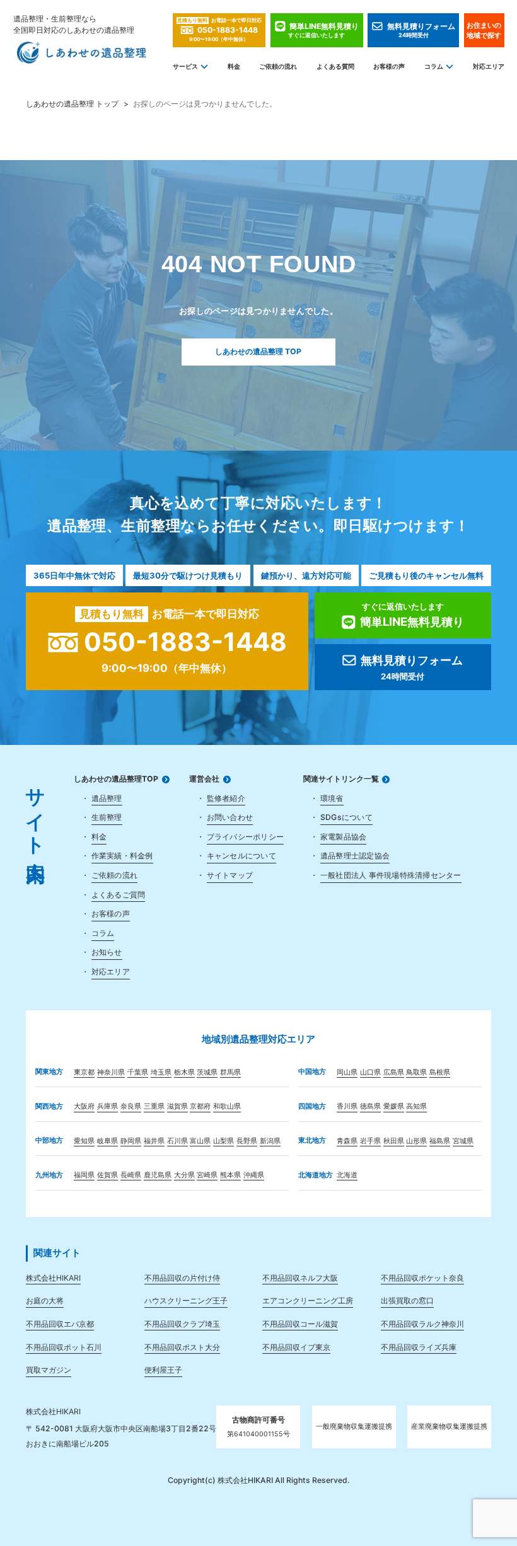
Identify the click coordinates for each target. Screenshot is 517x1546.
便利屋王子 (163, 1370)
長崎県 (130, 1175)
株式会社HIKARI (53, 1278)
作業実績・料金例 (122, 855)
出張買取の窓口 (407, 1300)
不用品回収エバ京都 (60, 1324)
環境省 (332, 798)
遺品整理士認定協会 (355, 855)
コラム (433, 66)
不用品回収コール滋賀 (300, 1324)
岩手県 (370, 1141)
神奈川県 (111, 1072)
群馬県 (230, 1072)
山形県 (416, 1141)
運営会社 (204, 779)
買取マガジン (48, 1370)
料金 (234, 66)
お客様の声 (389, 66)
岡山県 (347, 1072)
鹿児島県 (157, 1175)
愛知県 (84, 1141)
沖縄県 (253, 1175)
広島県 (393, 1072)
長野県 (246, 1141)
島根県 (439, 1072)
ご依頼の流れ (278, 66)
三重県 (154, 1106)
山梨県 (223, 1141)
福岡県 (84, 1175)
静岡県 (130, 1141)
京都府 (200, 1106)
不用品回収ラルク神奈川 (422, 1324)
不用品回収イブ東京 (296, 1347)
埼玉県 (161, 1072)
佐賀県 (107, 1175)
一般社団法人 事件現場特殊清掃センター (391, 875)
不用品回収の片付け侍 (182, 1278)
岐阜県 (107, 1141)
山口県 (370, 1072)
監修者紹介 (226, 798)
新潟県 (270, 1141)
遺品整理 (106, 798)
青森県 (347, 1141)
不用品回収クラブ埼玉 (182, 1324)
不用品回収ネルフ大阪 (300, 1278)
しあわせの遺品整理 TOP (258, 351)
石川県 (177, 1141)
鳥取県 (416, 1072)
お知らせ (106, 952)
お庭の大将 (45, 1300)
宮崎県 (207, 1175)
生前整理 (106, 817)
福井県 (154, 1141)
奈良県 (130, 1106)
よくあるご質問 (118, 894)
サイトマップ (230, 875)
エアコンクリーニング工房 (307, 1300)
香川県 (347, 1106)
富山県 (200, 1141)
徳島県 (370, 1106)
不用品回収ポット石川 (64, 1347)
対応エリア (488, 66)
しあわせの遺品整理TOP (116, 779)
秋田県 (393, 1141)
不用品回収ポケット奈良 (422, 1278)
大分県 (184, 1175)
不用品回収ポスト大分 (182, 1347)
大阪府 (84, 1106)
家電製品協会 (343, 836)
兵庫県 (107, 1106)
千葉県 (137, 1072)
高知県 (416, 1106)
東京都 (84, 1072)
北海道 (347, 1175)
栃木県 (184, 1072)
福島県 (439, 1141)
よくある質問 (335, 66)
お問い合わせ (230, 817)
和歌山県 (227, 1106)
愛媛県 (393, 1106)
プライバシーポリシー (245, 836)
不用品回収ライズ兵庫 (418, 1347)
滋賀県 (177, 1106)
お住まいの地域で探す (484, 30)
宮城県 (463, 1141)
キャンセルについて (241, 855)
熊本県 (230, 1175)
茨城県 (207, 1072)
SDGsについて (346, 817)
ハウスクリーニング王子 (186, 1300)
